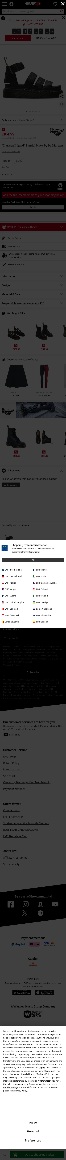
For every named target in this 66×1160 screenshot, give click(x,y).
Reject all (33, 1131)
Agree (33, 1122)
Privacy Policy (20, 1090)
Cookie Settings (10, 1087)
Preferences (33, 1140)
